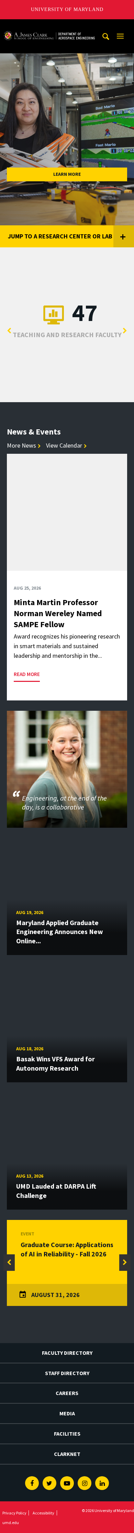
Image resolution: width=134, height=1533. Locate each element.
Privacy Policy (14, 1512)
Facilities (67, 1433)
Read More (27, 674)
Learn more (67, 174)
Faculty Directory (67, 1352)
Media (67, 1413)
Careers (67, 1393)
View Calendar (64, 445)
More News (21, 445)
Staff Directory (67, 1373)
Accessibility (43, 1512)
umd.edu (10, 1522)
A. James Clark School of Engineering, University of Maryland (49, 26)
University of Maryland (67, 9)
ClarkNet (67, 1453)
